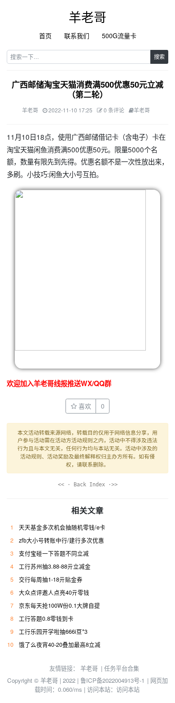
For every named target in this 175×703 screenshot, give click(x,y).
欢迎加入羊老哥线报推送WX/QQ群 (59, 383)
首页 (45, 35)
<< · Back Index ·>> (88, 484)
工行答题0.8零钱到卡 (46, 618)
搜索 (159, 56)
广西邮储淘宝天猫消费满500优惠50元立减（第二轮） (87, 89)
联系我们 (76, 35)
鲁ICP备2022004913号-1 (112, 680)
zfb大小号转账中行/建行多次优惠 (61, 540)
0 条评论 (114, 110)
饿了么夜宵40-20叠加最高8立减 (60, 645)
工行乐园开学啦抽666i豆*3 (53, 631)
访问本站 (128, 689)
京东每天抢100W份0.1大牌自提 (59, 605)
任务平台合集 (121, 668)
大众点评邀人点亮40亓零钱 (54, 592)
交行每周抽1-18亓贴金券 (51, 579)
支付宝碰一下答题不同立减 (54, 553)
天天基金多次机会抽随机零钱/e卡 (62, 527)
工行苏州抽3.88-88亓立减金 (55, 566)
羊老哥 (87, 17)
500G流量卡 (119, 35)
